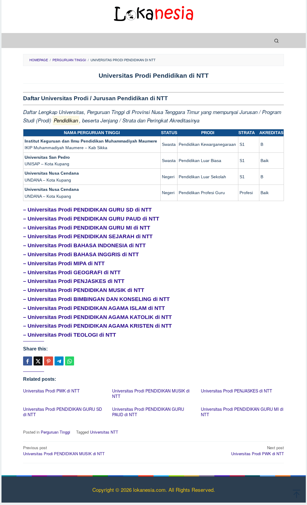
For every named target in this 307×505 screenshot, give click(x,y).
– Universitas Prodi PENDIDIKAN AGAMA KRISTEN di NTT (97, 326)
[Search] (276, 40)
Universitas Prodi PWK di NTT (51, 391)
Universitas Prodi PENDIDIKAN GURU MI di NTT (242, 411)
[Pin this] (48, 360)
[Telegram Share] (59, 360)
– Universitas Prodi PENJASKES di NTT (73, 281)
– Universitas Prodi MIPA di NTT (64, 263)
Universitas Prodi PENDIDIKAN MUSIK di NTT (150, 393)
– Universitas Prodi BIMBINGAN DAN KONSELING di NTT (96, 299)
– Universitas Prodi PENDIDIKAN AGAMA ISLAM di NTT (94, 308)
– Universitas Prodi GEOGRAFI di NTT (72, 272)
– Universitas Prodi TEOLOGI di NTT (69, 335)
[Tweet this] (38, 360)
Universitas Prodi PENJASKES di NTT (236, 391)
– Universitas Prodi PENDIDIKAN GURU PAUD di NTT (91, 219)
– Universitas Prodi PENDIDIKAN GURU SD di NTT (87, 210)
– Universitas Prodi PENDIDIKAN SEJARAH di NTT (88, 236)
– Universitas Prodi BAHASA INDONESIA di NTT (84, 245)
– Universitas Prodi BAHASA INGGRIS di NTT (81, 254)
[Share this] (27, 360)
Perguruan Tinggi (55, 432)
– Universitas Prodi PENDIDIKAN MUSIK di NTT (83, 290)
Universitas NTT (104, 432)
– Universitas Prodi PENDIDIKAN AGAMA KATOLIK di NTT (97, 317)
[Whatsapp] (69, 360)
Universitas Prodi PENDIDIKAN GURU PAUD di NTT (148, 411)
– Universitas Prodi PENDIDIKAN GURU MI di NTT (86, 228)
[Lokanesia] (153, 12)
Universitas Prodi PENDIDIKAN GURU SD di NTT (62, 411)
